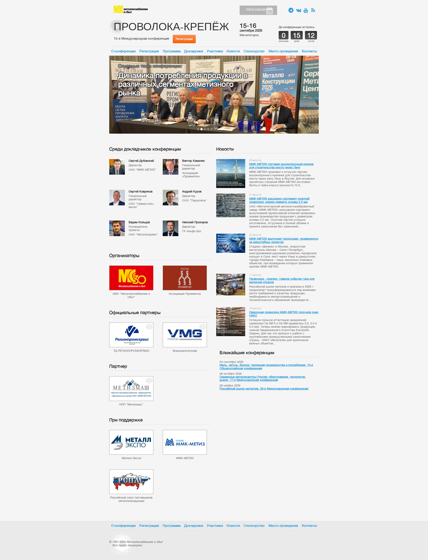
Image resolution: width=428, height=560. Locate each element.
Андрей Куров (192, 191)
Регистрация (184, 39)
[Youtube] (306, 10)
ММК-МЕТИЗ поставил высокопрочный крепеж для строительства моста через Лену (281, 165)
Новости (233, 51)
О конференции (123, 51)
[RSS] (314, 10)
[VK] (298, 10)
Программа (172, 51)
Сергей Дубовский (141, 160)
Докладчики (193, 51)
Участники (215, 51)
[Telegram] (291, 10)
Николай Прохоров (195, 222)
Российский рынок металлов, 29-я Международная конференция (264, 388)
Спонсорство (254, 51)
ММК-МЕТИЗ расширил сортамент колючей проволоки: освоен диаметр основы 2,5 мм (279, 200)
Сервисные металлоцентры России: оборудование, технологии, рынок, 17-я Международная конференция (263, 378)
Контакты (309, 51)
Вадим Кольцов (139, 222)
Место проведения (283, 51)
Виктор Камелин (193, 160)
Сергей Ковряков (140, 191)
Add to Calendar (256, 9)
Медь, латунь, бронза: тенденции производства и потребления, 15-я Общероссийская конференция (266, 366)
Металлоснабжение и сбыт (131, 9)
